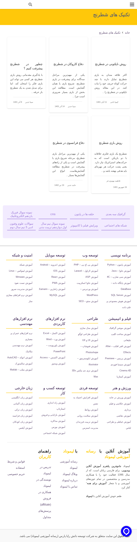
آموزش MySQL (57, 295)
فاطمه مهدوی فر (113, 181)
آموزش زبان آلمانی (22, 403)
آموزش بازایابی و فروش (53, 415)
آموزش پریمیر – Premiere (118, 358)
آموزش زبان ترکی (23, 409)
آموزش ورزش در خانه (120, 397)
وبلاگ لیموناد (70, 474)
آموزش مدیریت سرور (21, 289)
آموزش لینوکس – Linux (20, 270)
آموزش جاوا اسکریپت (87, 283)
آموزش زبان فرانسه (22, 415)
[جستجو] (30, 5)
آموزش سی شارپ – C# (119, 277)
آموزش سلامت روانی (87, 415)
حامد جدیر (71, 185)
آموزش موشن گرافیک (120, 328)
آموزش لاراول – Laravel (86, 270)
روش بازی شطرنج (110, 143)
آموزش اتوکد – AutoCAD (19, 357)
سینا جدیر (72, 106)
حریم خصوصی (16, 474)
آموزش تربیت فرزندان (87, 421)
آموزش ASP (91, 277)
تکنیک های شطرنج (109, 32)
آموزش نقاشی (123, 415)
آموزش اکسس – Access (52, 357)
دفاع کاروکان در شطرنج (68, 64)
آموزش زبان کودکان (22, 421)
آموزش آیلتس (25, 428)
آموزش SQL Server (121, 295)
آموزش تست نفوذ (23, 283)
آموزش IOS (59, 270)
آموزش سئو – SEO (88, 301)
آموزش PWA (58, 283)
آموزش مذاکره (58, 421)
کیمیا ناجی (114, 102)
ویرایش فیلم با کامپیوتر (84, 225)
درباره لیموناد (69, 480)
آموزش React (58, 277)
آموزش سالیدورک (23, 363)
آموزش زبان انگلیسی (21, 397)
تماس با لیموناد (68, 486)
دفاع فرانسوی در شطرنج (68, 143)
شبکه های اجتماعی (115, 225)
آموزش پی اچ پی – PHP (86, 264)
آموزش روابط (91, 409)
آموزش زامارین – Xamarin (52, 289)
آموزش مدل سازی (89, 328)
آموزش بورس (58, 427)
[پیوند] (12, 4)
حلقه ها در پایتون (84, 214)
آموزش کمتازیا (124, 376)
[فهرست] (132, 4)
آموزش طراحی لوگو (88, 334)
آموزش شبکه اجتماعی (54, 433)
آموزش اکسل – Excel (54, 333)
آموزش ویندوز (58, 363)
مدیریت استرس (90, 428)
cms (52, 214)
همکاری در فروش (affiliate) (44, 498)
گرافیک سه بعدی (116, 214)
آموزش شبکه (25, 264)
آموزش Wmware (24, 277)
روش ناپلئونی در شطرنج (110, 64)
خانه (127, 32)
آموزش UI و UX (90, 340)
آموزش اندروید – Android (52, 264)
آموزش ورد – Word (55, 339)
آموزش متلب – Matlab (21, 369)
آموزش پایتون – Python (119, 264)
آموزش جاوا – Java (121, 270)
